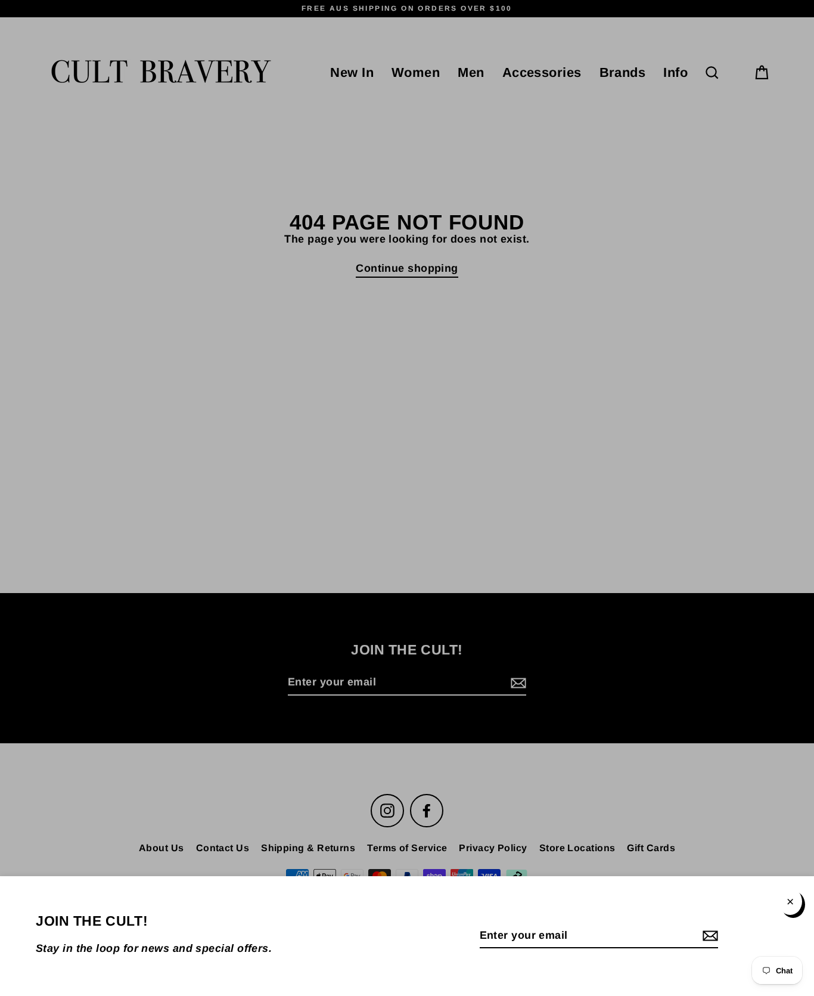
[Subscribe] (708, 936)
